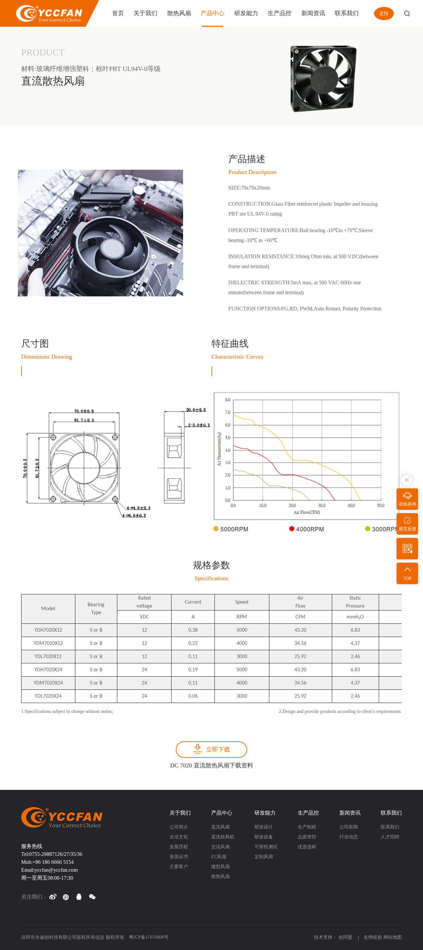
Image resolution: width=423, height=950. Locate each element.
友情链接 (373, 937)
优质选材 (307, 846)
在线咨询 (407, 504)
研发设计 (263, 827)
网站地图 (392, 937)
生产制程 (307, 827)
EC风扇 (218, 856)
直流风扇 (220, 827)
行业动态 (348, 836)
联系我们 (391, 813)
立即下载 (218, 749)
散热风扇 (220, 876)
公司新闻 (348, 827)
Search (407, 13)
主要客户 (179, 866)
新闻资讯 (350, 813)
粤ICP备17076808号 (149, 937)
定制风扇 (263, 856)
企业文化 (179, 836)
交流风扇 (220, 846)
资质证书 (179, 856)
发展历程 (179, 846)
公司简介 (179, 827)
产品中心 (221, 813)
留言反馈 (407, 528)
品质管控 (307, 836)
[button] (53, 897)
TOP (407, 578)
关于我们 (180, 813)
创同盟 (346, 937)
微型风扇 (220, 866)
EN (384, 13)
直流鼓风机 (222, 836)
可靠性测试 (266, 846)
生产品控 (308, 813)
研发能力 (265, 813)
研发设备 (263, 836)
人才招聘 (390, 836)
